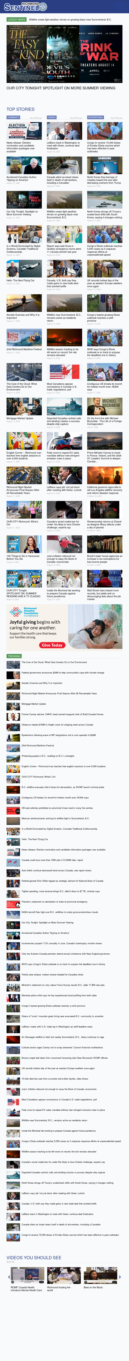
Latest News (16, 19)
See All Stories (36, 118)
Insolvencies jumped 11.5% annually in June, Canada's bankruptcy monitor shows (62, 943)
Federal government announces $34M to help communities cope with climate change (63, 672)
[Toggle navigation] (120, 7)
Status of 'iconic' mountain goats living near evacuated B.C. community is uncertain (62, 1016)
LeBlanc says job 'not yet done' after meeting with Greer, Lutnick (53, 1193)
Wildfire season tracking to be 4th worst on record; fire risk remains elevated (59, 1151)
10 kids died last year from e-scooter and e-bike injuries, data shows (55, 1078)
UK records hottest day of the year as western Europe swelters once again (58, 1068)
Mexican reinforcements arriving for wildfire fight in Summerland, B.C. (56, 818)
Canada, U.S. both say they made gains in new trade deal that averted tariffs (59, 1203)
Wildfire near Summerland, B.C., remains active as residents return (54, 1120)
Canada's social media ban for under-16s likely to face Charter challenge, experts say (63, 1162)
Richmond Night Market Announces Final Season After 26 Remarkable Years (59, 693)
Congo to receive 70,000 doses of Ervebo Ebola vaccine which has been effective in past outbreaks (70, 1234)
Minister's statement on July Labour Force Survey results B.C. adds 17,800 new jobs (63, 984)
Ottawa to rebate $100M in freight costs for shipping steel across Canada (57, 724)
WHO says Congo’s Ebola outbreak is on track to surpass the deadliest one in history (63, 964)
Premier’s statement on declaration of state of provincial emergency (55, 901)
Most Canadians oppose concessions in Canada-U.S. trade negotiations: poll (59, 1099)
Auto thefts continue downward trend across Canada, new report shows (57, 870)
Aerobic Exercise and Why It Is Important (42, 683)
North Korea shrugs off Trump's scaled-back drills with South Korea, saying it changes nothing (67, 1182)
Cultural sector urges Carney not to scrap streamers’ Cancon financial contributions (62, 1047)
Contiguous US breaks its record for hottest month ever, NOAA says (55, 797)
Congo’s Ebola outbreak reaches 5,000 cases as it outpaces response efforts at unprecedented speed (71, 1141)
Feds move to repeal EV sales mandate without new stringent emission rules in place (63, 1109)
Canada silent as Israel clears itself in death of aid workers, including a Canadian (61, 1224)
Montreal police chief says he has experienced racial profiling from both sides (59, 995)
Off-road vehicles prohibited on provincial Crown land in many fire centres (57, 807)
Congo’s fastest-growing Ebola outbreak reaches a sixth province (53, 1005)
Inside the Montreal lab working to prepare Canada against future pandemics (59, 1130)
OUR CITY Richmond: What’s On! (39, 776)
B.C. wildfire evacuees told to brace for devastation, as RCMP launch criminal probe (63, 787)
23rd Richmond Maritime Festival (38, 745)
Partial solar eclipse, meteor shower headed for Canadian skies (52, 974)
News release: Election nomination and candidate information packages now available (63, 849)
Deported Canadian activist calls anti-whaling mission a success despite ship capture (63, 1172)
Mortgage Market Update (34, 703)
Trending (14, 656)
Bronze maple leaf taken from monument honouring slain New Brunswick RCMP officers (65, 1057)
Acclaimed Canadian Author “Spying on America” (45, 932)
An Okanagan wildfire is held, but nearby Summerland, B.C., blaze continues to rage (63, 1037)
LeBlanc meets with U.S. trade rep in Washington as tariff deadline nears (57, 1026)
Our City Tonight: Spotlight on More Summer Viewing (47, 922)
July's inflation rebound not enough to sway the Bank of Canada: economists (59, 1089)
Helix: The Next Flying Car (35, 839)
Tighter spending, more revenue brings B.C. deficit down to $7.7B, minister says (61, 891)
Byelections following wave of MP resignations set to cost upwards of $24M (59, 735)
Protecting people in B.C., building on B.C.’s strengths (48, 755)
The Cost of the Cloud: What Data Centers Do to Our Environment (54, 662)
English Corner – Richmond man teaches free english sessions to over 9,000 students (64, 766)
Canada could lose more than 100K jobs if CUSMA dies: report (52, 860)
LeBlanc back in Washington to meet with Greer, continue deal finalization (57, 1214)
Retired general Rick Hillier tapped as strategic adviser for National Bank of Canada (62, 880)
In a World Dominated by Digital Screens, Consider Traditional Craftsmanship (59, 828)
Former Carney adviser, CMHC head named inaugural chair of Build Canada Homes (62, 714)
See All (10, 1261)
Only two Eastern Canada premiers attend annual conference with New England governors (66, 953)
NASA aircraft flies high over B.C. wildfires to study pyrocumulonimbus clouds (60, 912)
